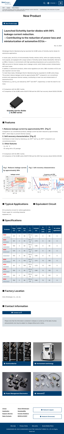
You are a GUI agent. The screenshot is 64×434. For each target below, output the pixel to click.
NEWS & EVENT (22, 416)
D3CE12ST (6, 252)
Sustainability (22, 411)
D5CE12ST (6, 276)
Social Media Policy (48, 426)
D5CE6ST (6, 266)
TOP (3, 7)
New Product (15, 7)
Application (5, 411)
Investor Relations (23, 413)
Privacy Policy (24, 426)
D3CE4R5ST (7, 237)
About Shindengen (23, 408)
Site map (13, 426)
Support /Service (7, 413)
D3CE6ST (6, 242)
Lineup (8, 7)
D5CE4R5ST (7, 261)
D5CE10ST (6, 271)
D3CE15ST (6, 255)
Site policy (35, 426)
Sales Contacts (6, 416)
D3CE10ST (6, 247)
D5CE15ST (6, 281)
